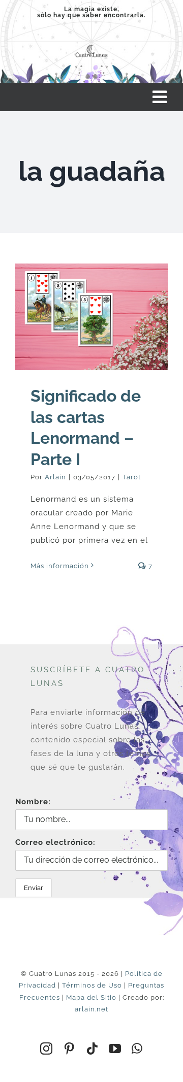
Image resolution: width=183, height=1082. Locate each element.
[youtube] (115, 1048)
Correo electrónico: (55, 842)
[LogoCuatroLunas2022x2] (91, 45)
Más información (59, 566)
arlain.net (91, 1009)
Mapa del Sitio (91, 997)
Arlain (55, 477)
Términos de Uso (92, 985)
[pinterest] (69, 1048)
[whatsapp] (137, 1048)
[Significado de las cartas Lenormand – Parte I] (91, 317)
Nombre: (33, 801)
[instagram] (46, 1048)
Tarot (132, 477)
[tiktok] (92, 1048)
